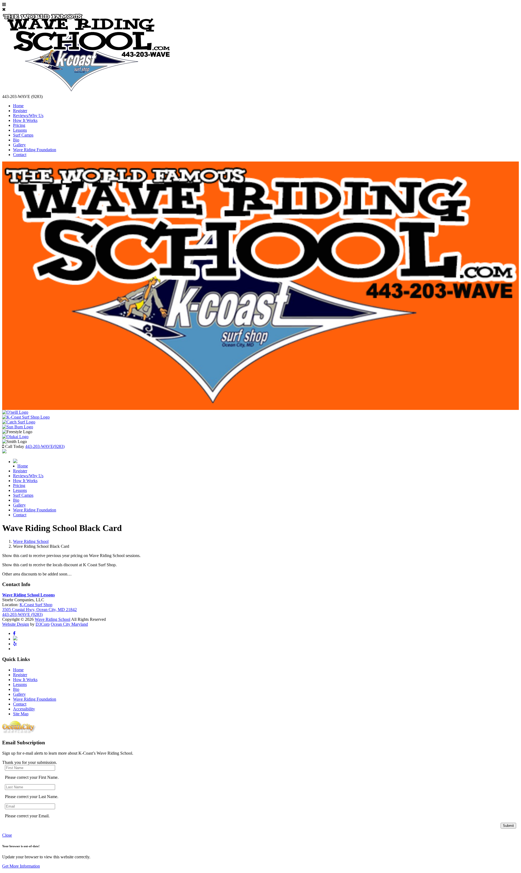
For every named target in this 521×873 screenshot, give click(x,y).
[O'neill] (15, 412)
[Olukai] (15, 436)
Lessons (20, 130)
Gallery (19, 145)
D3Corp (43, 624)
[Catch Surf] (18, 422)
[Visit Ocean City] (19, 732)
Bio (16, 140)
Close (7, 835)
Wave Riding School (31, 541)
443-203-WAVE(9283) (45, 446)
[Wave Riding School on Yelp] (15, 643)
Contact (19, 154)
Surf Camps (23, 135)
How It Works (25, 120)
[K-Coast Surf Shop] (26, 417)
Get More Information (21, 866)
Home (18, 105)
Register (20, 110)
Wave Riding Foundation (34, 149)
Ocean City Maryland (69, 624)
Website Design (15, 624)
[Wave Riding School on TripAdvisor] (15, 639)
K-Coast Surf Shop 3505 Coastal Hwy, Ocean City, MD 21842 (39, 607)
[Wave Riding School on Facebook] (14, 633)
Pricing (19, 125)
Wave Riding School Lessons (28, 595)
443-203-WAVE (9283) (22, 614)
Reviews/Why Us (28, 115)
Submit (508, 826)
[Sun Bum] (17, 427)
